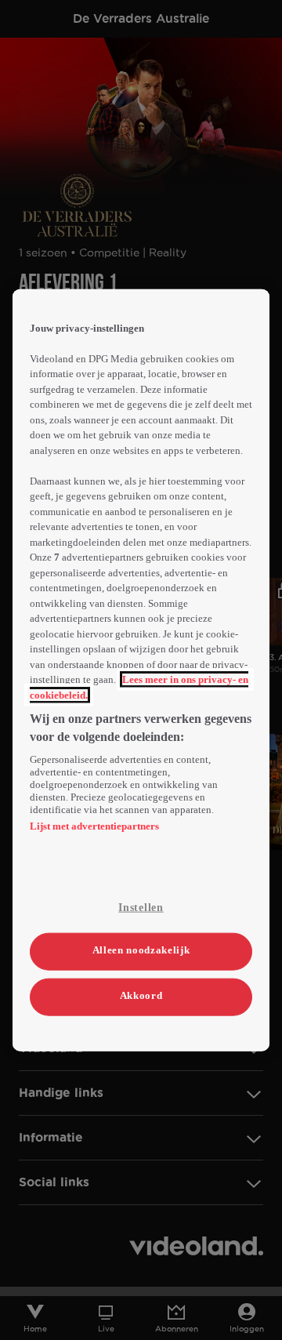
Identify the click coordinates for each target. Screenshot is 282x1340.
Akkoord (141, 995)
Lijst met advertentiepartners (94, 826)
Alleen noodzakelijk (141, 949)
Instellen (140, 907)
